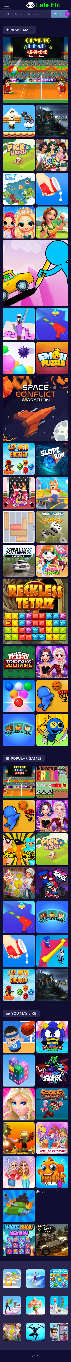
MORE (58, 13)
